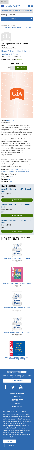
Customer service (17, 393)
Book (13, 25)
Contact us (17, 407)
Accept (9, 441)
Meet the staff (17, 400)
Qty (8, 67)
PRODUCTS (5, 25)
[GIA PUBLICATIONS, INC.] (2, 6)
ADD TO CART (20, 68)
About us (17, 397)
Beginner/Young (12, 171)
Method (28, 171)
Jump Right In (10, 120)
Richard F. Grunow (8, 51)
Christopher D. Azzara (9, 54)
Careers (17, 403)
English (11, 176)
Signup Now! (17, 381)
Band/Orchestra (14, 169)
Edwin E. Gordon (23, 51)
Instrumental (21, 171)
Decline (11, 445)
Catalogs (4, 1)
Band (10, 181)
